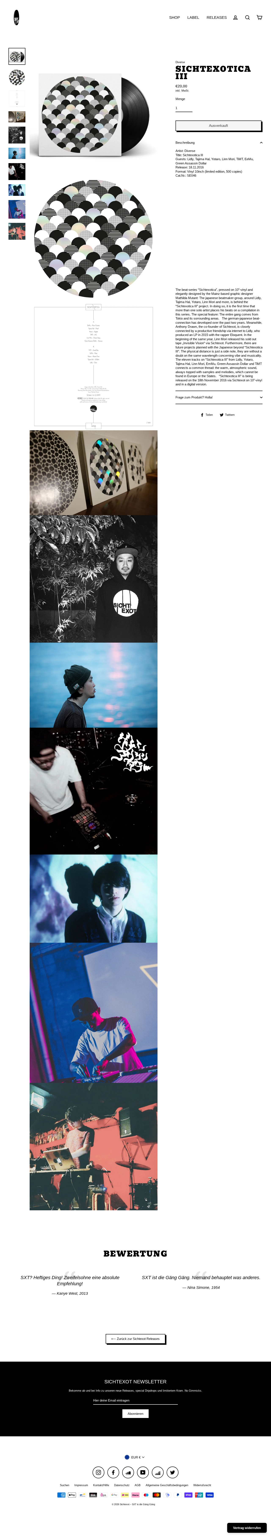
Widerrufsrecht (202, 1485)
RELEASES (217, 17)
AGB (138, 1485)
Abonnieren (135, 1413)
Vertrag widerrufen (247, 1528)
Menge (180, 99)
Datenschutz (122, 1485)
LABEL (193, 17)
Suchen (64, 1485)
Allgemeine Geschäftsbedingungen (167, 1485)
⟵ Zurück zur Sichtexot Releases (135, 1339)
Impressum (81, 1485)
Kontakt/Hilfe (101, 1485)
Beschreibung (185, 142)
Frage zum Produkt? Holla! (194, 397)
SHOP (174, 17)
